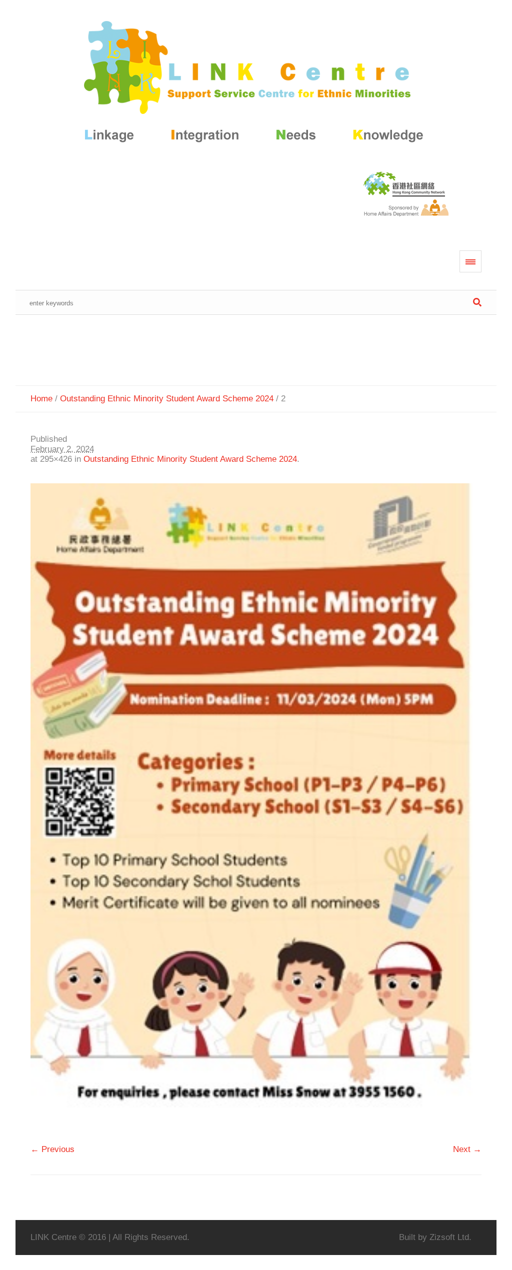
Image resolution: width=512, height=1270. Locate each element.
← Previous (52, 1149)
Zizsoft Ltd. (451, 1237)
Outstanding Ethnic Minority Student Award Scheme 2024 (167, 398)
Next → (467, 1149)
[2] (256, 809)
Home (41, 398)
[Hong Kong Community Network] (256, 83)
